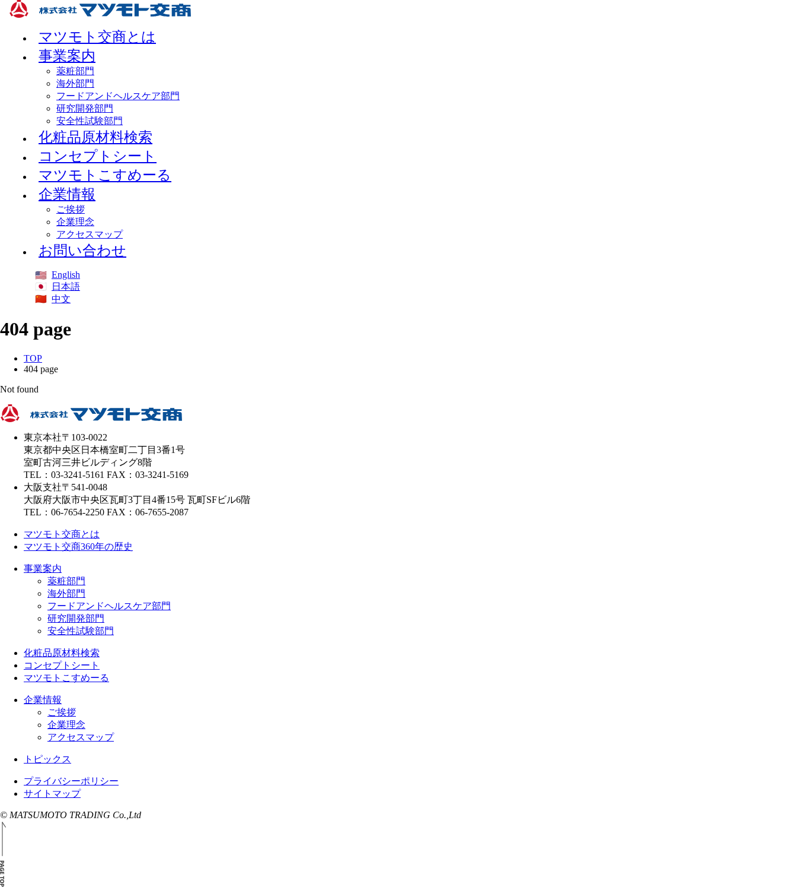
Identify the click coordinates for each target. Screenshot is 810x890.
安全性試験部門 (80, 631)
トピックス (47, 759)
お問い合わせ (82, 250)
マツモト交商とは (62, 534)
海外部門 (75, 83)
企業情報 (67, 194)
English (66, 275)
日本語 (66, 286)
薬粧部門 (75, 71)
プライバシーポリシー (71, 781)
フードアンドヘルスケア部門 (118, 96)
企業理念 (75, 222)
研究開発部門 (84, 108)
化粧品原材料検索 (62, 653)
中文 (61, 299)
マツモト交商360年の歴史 (78, 546)
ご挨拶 (70, 209)
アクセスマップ (80, 737)
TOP (33, 358)
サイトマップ (52, 793)
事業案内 (67, 56)
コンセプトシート (62, 665)
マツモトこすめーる (105, 175)
